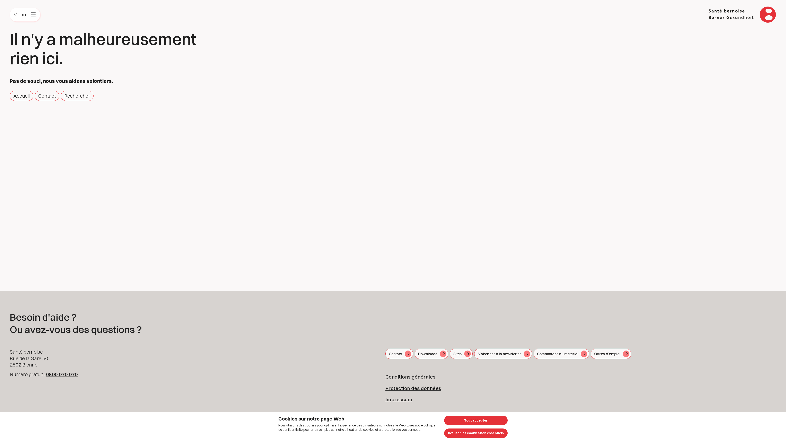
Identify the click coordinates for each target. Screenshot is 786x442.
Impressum (398, 399)
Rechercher (77, 96)
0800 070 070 (62, 374)
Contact (47, 96)
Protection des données (413, 388)
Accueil (21, 96)
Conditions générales (410, 377)
